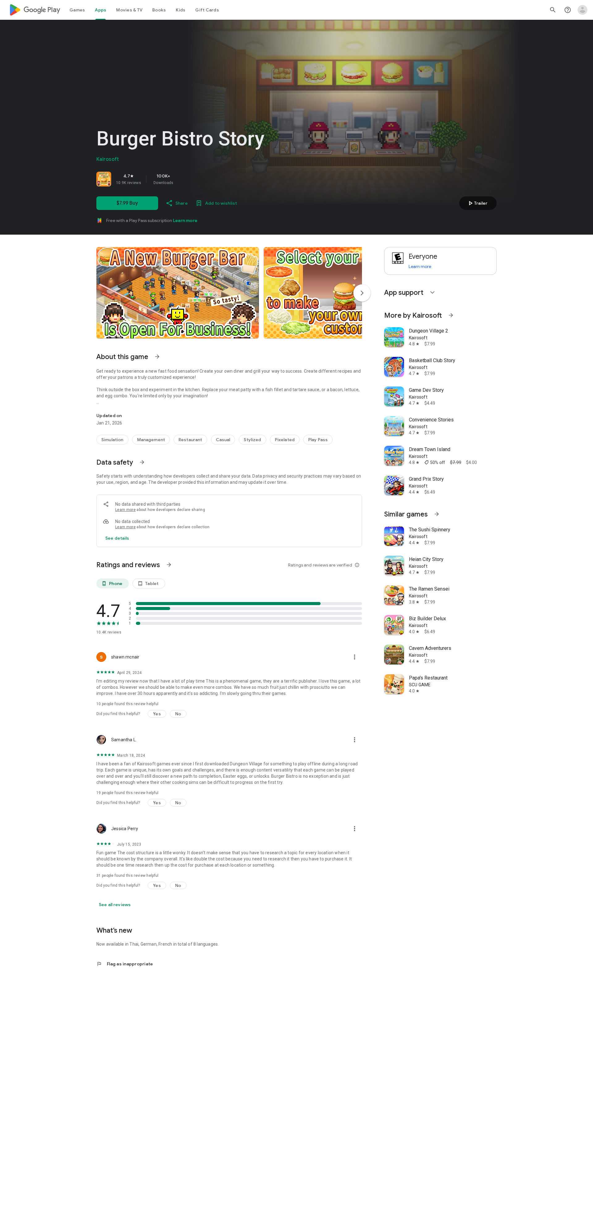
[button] (177, 292)
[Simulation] (112, 439)
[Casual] (223, 439)
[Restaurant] (190, 439)
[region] (182, 179)
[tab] (77, 10)
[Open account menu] (582, 9)
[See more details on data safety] (117, 538)
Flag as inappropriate (124, 964)
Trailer (477, 203)
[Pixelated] (285, 439)
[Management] (151, 439)
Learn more (185, 220)
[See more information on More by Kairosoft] (451, 315)
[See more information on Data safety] (142, 462)
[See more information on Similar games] (436, 514)
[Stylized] (252, 439)
